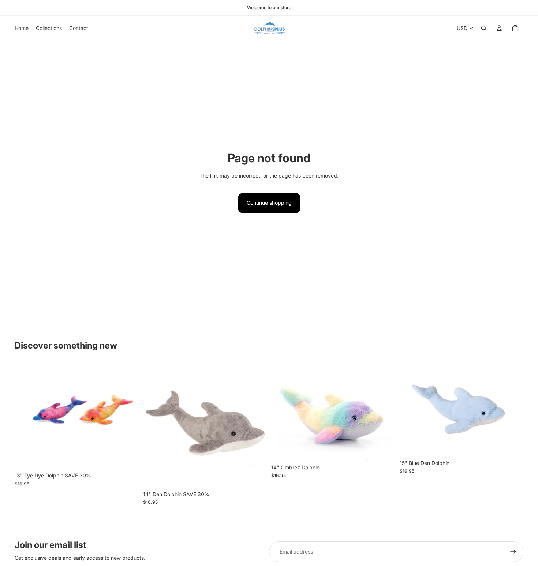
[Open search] (484, 28)
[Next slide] (384, 412)
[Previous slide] (282, 412)
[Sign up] (513, 552)
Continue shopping (269, 203)
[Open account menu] (499, 28)
